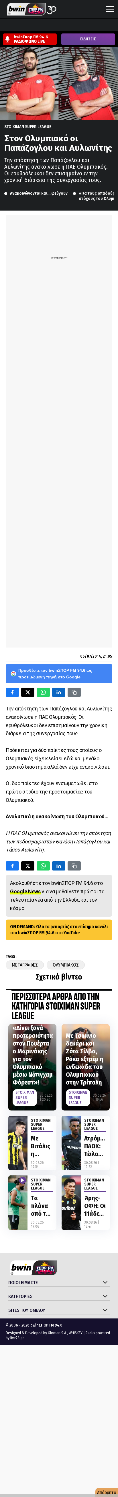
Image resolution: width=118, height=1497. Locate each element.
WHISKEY (75, 1333)
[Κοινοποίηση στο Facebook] (12, 692)
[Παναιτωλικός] (103, 25)
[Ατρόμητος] (38, 25)
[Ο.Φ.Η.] (82, 25)
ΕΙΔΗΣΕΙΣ (88, 39)
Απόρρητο (106, 1492)
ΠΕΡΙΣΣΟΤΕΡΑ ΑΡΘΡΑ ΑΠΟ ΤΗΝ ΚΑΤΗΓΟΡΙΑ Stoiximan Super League (55, 1007)
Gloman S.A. (57, 1333)
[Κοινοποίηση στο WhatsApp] (43, 692)
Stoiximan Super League (27, 126)
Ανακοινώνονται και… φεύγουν (39, 193)
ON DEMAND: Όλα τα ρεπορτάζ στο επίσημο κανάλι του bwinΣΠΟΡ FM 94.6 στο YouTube (59, 929)
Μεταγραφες (25, 965)
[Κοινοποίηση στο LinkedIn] (58, 692)
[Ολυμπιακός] (71, 25)
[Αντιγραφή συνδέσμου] (74, 692)
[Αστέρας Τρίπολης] (27, 25)
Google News (25, 891)
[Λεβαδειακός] (60, 25)
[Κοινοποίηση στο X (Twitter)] (27, 692)
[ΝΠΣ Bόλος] (49, 25)
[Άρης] (16, 25)
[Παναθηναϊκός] (92, 25)
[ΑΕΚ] (5, 25)
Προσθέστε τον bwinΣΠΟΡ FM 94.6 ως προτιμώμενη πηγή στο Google (55, 673)
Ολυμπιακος (66, 965)
